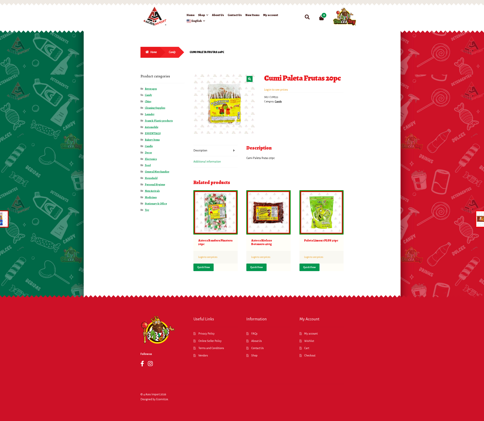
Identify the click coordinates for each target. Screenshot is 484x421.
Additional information (207, 161)
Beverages (151, 89)
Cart (306, 348)
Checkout (309, 355)
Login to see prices (276, 89)
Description (200, 150)
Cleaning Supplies (155, 108)
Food (148, 165)
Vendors (203, 355)
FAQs (254, 333)
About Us (218, 15)
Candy (172, 52)
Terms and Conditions (211, 348)
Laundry (149, 114)
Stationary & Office (156, 203)
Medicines (151, 197)
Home (191, 15)
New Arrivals (152, 191)
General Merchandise (157, 171)
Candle (149, 146)
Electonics (151, 159)
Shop (201, 15)
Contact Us (235, 15)
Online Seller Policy (210, 340)
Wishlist (309, 340)
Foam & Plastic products (159, 121)
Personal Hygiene (155, 184)
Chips (148, 101)
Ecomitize (162, 399)
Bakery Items (152, 140)
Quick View (203, 267)
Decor (148, 152)
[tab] (215, 150)
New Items (252, 15)
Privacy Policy (206, 333)
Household (151, 178)
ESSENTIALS (153, 133)
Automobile (151, 127)
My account (270, 15)
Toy (147, 210)
